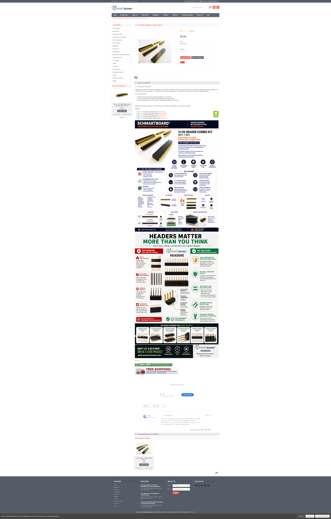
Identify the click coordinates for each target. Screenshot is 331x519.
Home (114, 18)
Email (169, 489)
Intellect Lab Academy (118, 78)
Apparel (114, 75)
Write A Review (188, 395)
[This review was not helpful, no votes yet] (209, 430)
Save (183, 62)
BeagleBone (115, 45)
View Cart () (214, 1)
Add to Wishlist (116, 114)
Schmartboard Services (118, 72)
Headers (119, 18)
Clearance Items (116, 69)
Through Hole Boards (118, 34)
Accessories (115, 66)
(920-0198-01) (163, 113)
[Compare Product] (214, 7)
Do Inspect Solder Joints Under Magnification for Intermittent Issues (150, 485)
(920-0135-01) (161, 116)
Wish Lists (204, 1)
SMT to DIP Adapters (117, 40)
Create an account (134, 1)
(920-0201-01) (164, 118)
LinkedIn (208, 485)
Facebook (196, 485)
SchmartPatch (116, 51)
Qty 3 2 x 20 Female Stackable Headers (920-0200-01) (122, 105)
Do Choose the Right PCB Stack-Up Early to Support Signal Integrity (152, 502)
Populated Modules (117, 57)
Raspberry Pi (116, 48)
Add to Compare (127, 114)
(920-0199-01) (163, 115)
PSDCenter (192, 512)
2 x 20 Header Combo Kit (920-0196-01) (143, 458)
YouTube (205, 485)
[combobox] (146, 406)
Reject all (310, 516)
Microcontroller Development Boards (121, 54)
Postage (114, 81)
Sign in (127, 1)
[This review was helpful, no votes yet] (206, 430)
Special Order (116, 31)
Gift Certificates (115, 1)
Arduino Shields (116, 43)
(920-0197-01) (162, 111)
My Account (121, 1)
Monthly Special (116, 28)
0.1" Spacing (126, 18)
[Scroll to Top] (217, 473)
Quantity (182, 49)
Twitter (199, 485)
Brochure (137, 360)
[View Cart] (217, 7)
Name (169, 485)
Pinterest (202, 485)
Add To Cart (123, 111)
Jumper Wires (116, 60)
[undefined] (155, 63)
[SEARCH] (210, 7)
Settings (300, 516)
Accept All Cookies (322, 516)
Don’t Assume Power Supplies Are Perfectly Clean (150, 494)
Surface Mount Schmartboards (120, 37)
